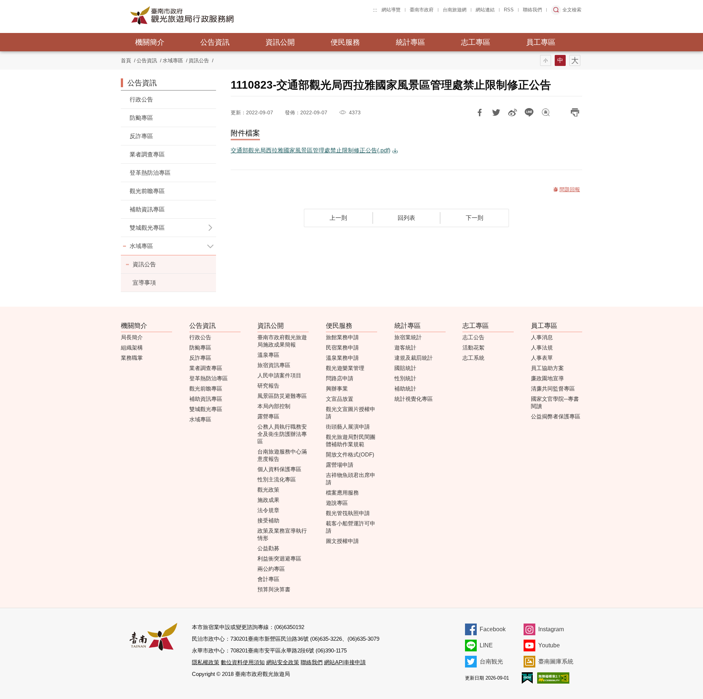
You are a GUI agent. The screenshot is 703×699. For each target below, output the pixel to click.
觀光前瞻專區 (147, 191)
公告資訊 (215, 42)
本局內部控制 (273, 406)
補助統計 (405, 388)
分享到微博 (512, 112)
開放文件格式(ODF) (350, 454)
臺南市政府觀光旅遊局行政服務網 (202, 15)
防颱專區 (141, 118)
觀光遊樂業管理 (345, 368)
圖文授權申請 (342, 541)
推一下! (496, 112)
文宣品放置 (339, 399)
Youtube (549, 645)
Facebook (493, 629)
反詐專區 (141, 136)
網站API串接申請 (345, 662)
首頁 (126, 60)
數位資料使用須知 (243, 662)
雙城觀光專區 (205, 409)
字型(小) (545, 60)
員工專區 (540, 42)
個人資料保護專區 (279, 469)
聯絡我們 (532, 9)
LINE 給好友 (529, 112)
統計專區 (410, 42)
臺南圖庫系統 (555, 661)
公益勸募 (268, 548)
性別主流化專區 (276, 479)
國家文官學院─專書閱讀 (555, 402)
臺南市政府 (422, 9)
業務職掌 (132, 358)
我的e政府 (527, 678)
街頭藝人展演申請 (348, 427)
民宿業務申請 (342, 347)
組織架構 (132, 347)
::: (375, 10)
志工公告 (473, 337)
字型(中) (560, 60)
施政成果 (268, 500)
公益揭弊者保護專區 (555, 416)
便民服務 (345, 42)
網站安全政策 (282, 662)
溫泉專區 (268, 355)
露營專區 (268, 416)
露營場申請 (339, 465)
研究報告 (268, 385)
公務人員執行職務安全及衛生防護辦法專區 (282, 434)
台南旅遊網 (454, 9)
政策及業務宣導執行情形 (282, 534)
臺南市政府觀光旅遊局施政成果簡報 (282, 341)
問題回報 (545, 112)
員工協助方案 (547, 368)
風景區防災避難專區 (282, 396)
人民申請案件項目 (279, 375)
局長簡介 (132, 337)
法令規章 (268, 510)
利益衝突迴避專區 (279, 558)
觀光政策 (268, 490)
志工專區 (475, 42)
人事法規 (542, 347)
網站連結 (485, 9)
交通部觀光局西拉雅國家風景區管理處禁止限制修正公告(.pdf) (310, 150)
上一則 (338, 218)
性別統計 (405, 378)
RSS (509, 9)
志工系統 (473, 358)
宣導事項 (144, 283)
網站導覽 (391, 9)
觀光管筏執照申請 (348, 513)
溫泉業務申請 (342, 358)
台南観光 (491, 661)
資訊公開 (280, 42)
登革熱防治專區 (150, 173)
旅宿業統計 (408, 337)
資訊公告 (199, 60)
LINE (486, 645)
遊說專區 (337, 503)
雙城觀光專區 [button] (147, 228)
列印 (575, 112)
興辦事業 (337, 388)
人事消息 (542, 337)
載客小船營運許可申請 (350, 527)
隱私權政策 (205, 662)
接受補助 (268, 520)
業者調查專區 (147, 154)
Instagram (551, 629)
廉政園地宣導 (547, 378)
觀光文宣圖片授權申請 (350, 412)
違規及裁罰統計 (413, 358)
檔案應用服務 (342, 492)
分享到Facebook (479, 112)
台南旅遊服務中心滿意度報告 (282, 455)
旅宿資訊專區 (273, 365)
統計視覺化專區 (413, 399)
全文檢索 (571, 9)
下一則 (474, 218)
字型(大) (574, 60)
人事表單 (542, 358)
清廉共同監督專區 (553, 388)
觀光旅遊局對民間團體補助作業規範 (350, 440)
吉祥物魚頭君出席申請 (350, 478)
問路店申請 (339, 378)
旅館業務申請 (342, 337)
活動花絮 (473, 347)
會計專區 (268, 579)
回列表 (406, 218)
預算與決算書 (273, 589)
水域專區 (141, 246)
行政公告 (141, 99)
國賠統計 (405, 368)
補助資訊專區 (147, 209)
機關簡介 (149, 42)
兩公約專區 (271, 569)
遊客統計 (405, 347)
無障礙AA (553, 678)
